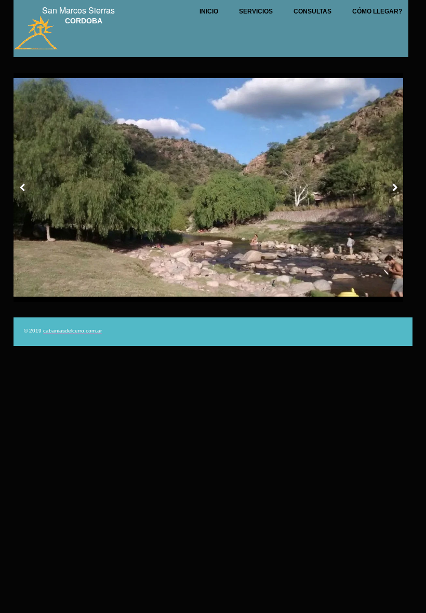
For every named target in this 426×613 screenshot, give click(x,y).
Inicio (208, 11)
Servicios (256, 11)
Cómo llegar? (377, 11)
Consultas (312, 11)
